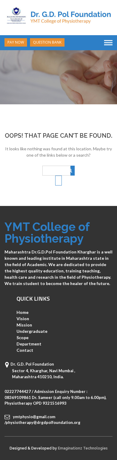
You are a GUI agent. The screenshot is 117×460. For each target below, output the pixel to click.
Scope (22, 337)
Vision (22, 318)
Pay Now (16, 42)
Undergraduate (31, 331)
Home (22, 312)
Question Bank (47, 42)
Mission (24, 324)
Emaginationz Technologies (83, 448)
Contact (24, 350)
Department (28, 343)
